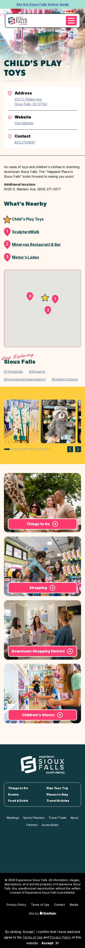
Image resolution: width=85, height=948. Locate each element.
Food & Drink (18, 800)
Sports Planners (34, 817)
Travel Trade (57, 817)
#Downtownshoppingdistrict (25, 379)
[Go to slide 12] (44, 449)
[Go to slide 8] (31, 449)
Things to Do (18, 788)
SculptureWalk (22, 231)
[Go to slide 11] (41, 449)
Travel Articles (57, 800)
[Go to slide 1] (7, 449)
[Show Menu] (71, 20)
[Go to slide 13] (47, 449)
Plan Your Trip (57, 788)
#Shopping (37, 372)
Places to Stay (57, 794)
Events (13, 794)
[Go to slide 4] (18, 449)
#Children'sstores (65, 379)
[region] (42, 425)
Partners (32, 825)
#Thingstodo (13, 372)
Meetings (13, 817)
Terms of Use (33, 937)
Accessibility (50, 825)
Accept (47, 943)
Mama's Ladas (22, 257)
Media (74, 904)
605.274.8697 (25, 142)
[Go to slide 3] (15, 449)
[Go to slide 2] (12, 449)
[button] (45, 298)
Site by (34, 913)
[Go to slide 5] (22, 449)
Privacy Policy (60, 937)
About (74, 817)
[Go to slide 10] (37, 449)
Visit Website (24, 123)
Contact (59, 904)
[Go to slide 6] (25, 449)
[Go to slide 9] (34, 449)
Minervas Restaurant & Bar (33, 244)
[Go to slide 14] (50, 449)
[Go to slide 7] (28, 449)
